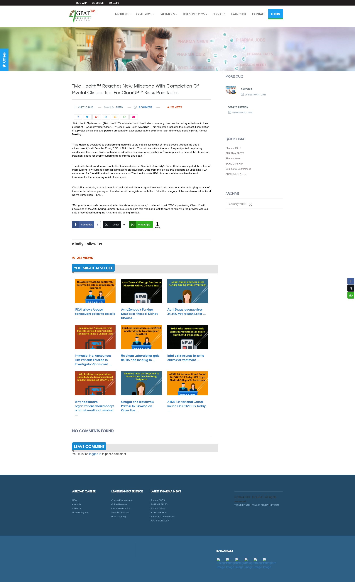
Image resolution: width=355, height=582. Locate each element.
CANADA (77, 508)
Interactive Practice (120, 508)
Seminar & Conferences (238, 168)
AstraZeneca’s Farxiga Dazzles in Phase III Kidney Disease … (139, 313)
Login (275, 13)
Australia (76, 504)
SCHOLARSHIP (234, 163)
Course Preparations (121, 500)
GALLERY (114, 3)
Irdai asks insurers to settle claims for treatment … (185, 357)
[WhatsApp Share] (350, 295)
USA (74, 500)
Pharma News (233, 158)
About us (122, 13)
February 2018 (236, 204)
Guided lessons (119, 504)
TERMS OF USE (242, 505)
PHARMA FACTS (235, 153)
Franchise (238, 13)
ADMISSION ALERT (237, 174)
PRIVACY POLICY (260, 505)
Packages (167, 13)
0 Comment (145, 107)
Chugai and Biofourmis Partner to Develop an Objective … (137, 405)
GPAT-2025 (144, 13)
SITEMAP (275, 505)
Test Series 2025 (194, 13)
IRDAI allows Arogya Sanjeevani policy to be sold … (95, 313)
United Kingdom (80, 512)
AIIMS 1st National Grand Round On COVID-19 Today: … (186, 405)
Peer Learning (118, 516)
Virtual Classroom (120, 512)
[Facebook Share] (350, 281)
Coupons (98, 3)
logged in (95, 454)
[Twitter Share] (350, 288)
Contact (259, 13)
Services (219, 13)
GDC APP (81, 3)
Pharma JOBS (233, 148)
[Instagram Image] (223, 563)
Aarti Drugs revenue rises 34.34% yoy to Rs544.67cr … (186, 311)
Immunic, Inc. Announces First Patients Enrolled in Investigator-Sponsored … (93, 359)
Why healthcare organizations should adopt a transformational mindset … (94, 407)
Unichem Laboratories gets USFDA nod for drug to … (140, 357)
